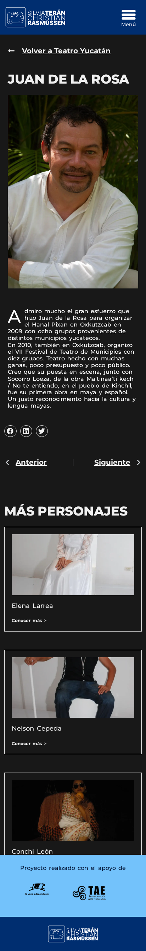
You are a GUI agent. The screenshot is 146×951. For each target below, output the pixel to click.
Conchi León (32, 851)
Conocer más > (29, 620)
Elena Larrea (32, 606)
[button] (10, 431)
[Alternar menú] (129, 15)
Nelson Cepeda (37, 728)
